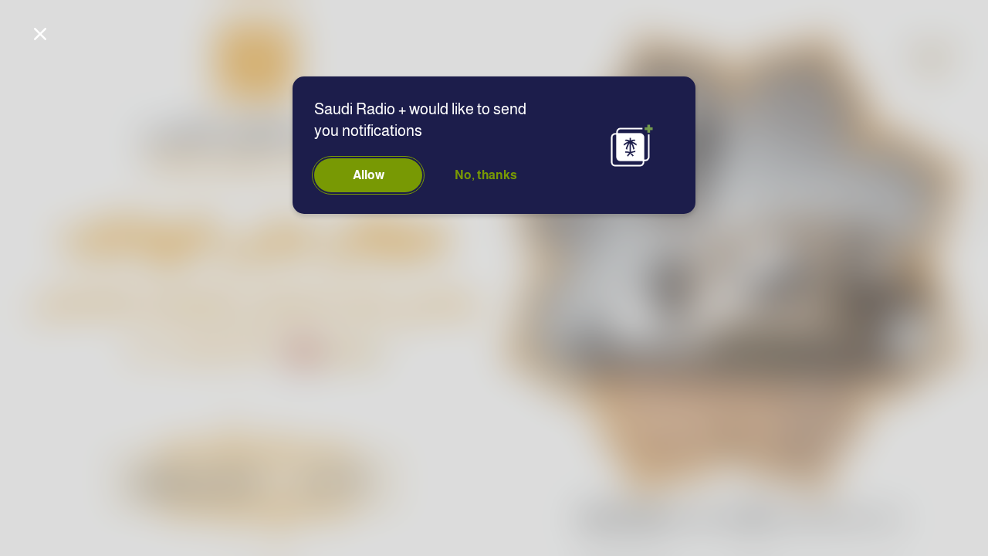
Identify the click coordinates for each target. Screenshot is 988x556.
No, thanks (486, 174)
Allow (368, 174)
